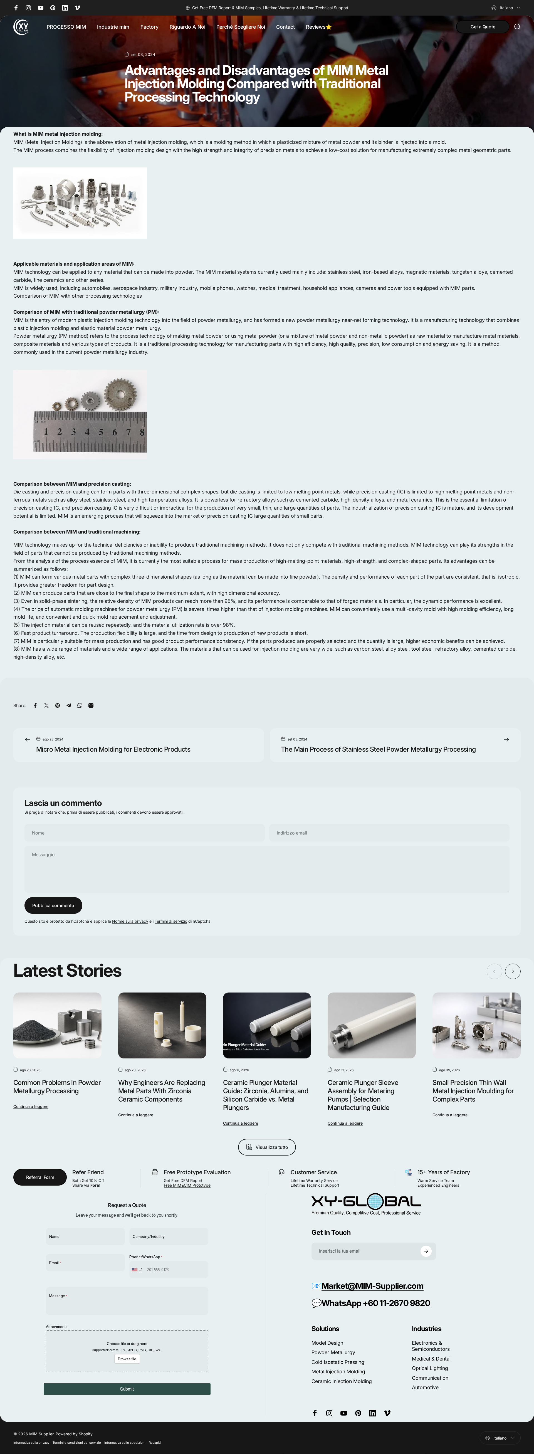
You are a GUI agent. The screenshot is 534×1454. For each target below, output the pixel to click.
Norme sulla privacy (130, 921)
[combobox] (506, 8)
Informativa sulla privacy (31, 1443)
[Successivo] (513, 971)
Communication (430, 1378)
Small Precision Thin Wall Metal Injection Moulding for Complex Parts (473, 1090)
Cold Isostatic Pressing (338, 1362)
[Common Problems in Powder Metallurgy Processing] (57, 1026)
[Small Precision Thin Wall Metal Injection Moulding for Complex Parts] (476, 1026)
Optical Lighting (430, 1368)
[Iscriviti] (426, 1251)
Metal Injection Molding (338, 1371)
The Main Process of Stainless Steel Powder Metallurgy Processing (378, 749)
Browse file (127, 1359)
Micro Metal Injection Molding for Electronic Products (113, 749)
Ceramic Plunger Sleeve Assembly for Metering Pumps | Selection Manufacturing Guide (363, 1095)
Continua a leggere (30, 1106)
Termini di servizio (171, 921)
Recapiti (155, 1443)
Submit (127, 1389)
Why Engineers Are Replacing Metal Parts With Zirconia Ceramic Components (161, 1090)
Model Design (327, 1343)
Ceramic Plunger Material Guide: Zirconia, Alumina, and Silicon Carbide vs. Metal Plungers (265, 1095)
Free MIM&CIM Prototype (187, 1185)
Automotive (425, 1387)
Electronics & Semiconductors (431, 1346)
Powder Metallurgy (333, 1352)
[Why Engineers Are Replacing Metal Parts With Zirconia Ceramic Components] (162, 1026)
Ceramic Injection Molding (342, 1381)
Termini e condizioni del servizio (77, 1443)
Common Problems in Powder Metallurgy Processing (57, 1086)
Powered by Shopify (74, 1433)
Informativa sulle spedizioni (124, 1443)
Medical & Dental (431, 1359)
